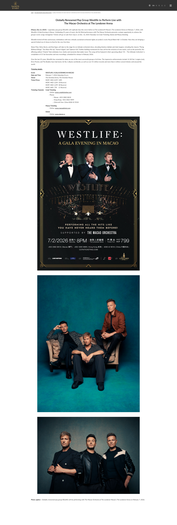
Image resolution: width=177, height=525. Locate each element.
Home (32, 12)
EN (153, 5)
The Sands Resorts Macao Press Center (43, 12)
